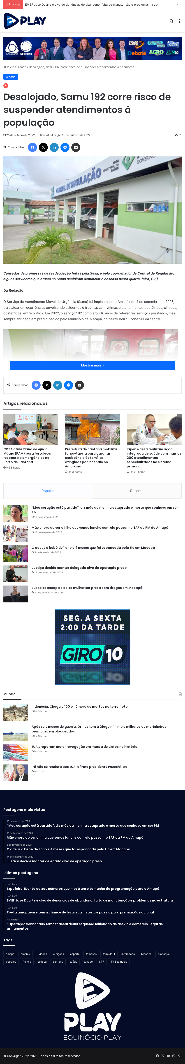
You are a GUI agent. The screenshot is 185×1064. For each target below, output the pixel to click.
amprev (25, 954)
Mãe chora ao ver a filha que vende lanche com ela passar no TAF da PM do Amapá (100, 527)
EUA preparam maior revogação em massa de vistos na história (84, 746)
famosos (91, 954)
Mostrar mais (91, 365)
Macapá (146, 954)
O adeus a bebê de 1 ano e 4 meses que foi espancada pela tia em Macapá (93, 547)
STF (101, 961)
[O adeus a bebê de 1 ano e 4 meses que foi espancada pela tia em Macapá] (15, 553)
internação (128, 954)
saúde (73, 961)
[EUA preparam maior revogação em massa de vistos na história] (15, 752)
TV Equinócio (119, 961)
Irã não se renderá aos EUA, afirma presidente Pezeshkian (79, 766)
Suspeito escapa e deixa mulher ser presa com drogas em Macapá (87, 588)
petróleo (11, 961)
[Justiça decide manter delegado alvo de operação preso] (15, 573)
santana (58, 961)
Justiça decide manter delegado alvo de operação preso (79, 567)
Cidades (42, 954)
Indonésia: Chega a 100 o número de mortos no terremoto (80, 706)
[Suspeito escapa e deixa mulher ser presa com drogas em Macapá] (15, 594)
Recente (136, 491)
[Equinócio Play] (24, 20)
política (42, 961)
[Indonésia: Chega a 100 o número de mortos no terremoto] (15, 712)
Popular (48, 491)
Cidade (21, 67)
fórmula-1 (109, 954)
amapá (10, 954)
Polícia (27, 961)
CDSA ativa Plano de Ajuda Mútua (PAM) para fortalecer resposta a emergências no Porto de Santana (27, 455)
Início (10, 67)
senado (88, 961)
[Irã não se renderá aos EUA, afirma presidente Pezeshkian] (15, 772)
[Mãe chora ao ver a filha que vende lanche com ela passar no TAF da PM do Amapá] (15, 533)
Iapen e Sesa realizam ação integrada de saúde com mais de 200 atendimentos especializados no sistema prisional (154, 458)
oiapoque (164, 954)
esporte (75, 954)
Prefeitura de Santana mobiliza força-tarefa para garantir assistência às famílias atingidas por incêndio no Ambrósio (91, 458)
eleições (58, 954)
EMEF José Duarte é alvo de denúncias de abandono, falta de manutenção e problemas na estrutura (96, 4)
